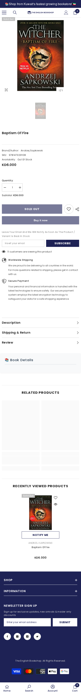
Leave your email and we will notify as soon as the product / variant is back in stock (38, 234)
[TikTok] (27, 636)
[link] (21, 460)
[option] (40, 55)
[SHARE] (76, 209)
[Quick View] (55, 504)
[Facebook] (7, 636)
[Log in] (66, 12)
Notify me (40, 535)
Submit (65, 622)
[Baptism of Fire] (40, 512)
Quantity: (7, 180)
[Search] (15, 12)
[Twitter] (37, 636)
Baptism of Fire (41, 547)
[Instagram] (17, 636)
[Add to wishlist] (68, 209)
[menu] (4, 12)
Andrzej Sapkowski (32, 150)
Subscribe (62, 243)
